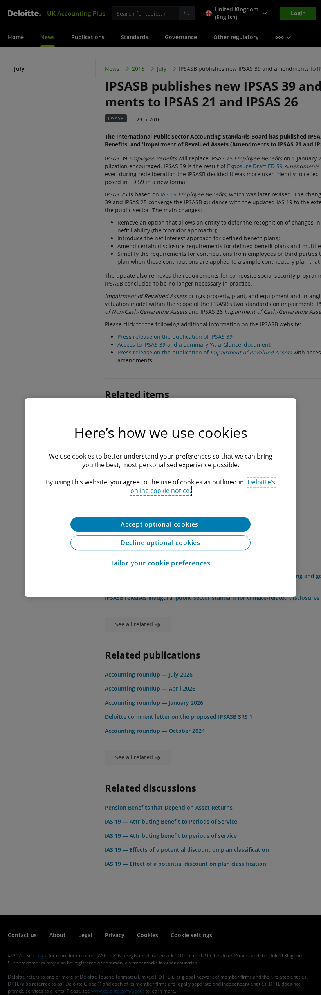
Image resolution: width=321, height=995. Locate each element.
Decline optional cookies (160, 542)
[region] (160, 497)
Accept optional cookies (160, 524)
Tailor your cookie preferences (160, 563)
